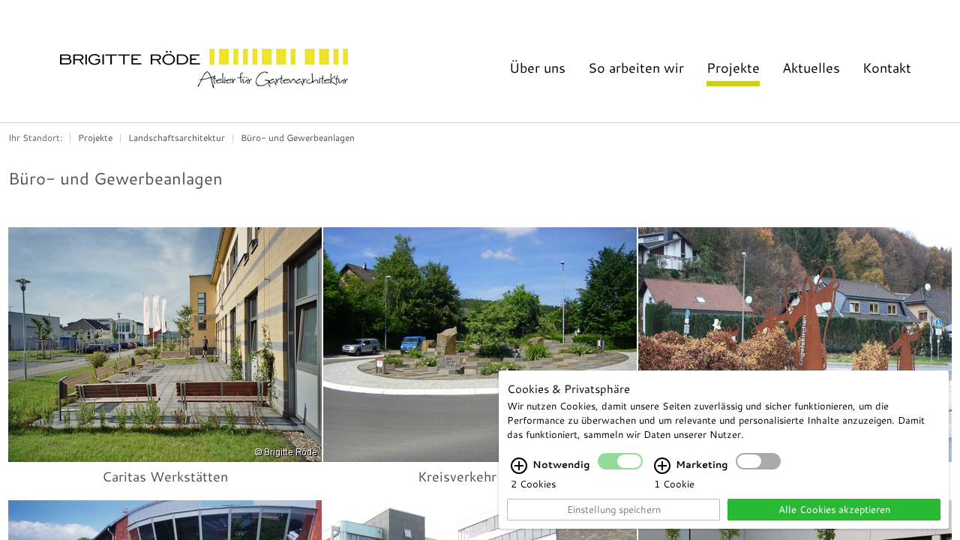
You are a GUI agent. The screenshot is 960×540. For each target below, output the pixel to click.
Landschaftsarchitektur (176, 137)
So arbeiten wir (636, 67)
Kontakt (886, 67)
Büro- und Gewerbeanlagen (298, 137)
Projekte (733, 67)
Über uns (537, 67)
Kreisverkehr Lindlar (480, 476)
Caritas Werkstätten (165, 476)
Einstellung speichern (614, 509)
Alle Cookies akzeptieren (834, 509)
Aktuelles (811, 67)
